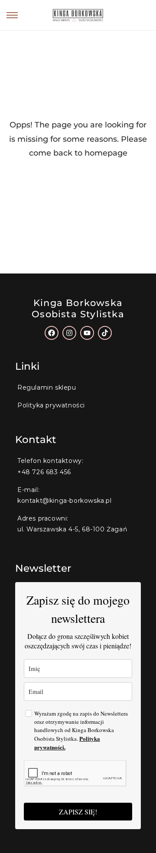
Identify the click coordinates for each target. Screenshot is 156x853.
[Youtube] (87, 333)
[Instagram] (69, 333)
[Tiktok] (105, 333)
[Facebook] (51, 333)
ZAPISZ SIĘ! (78, 811)
